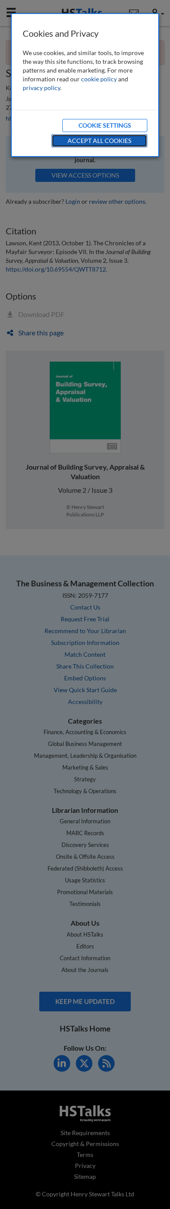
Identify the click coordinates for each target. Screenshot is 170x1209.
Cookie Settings (104, 125)
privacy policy (41, 87)
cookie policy (99, 79)
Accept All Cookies (99, 140)
